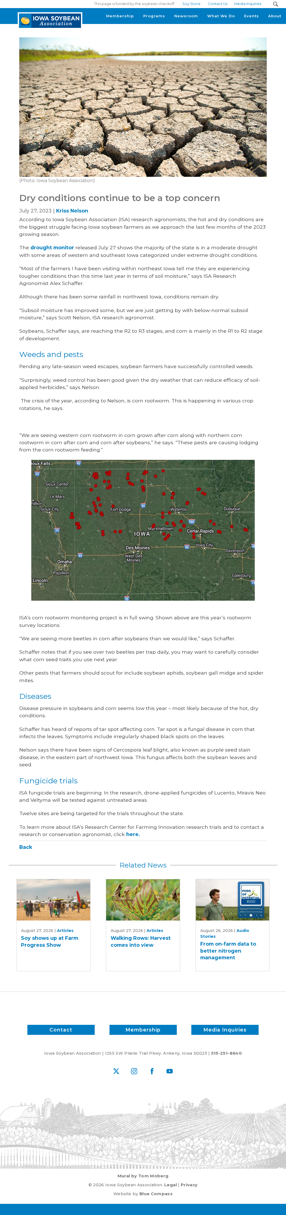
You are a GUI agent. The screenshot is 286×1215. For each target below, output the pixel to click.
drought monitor (52, 247)
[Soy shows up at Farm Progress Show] (53, 900)
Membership (143, 1030)
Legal (170, 1184)
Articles (65, 930)
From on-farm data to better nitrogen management (228, 950)
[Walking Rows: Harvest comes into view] (143, 900)
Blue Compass (156, 1193)
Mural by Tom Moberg (143, 1175)
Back (25, 847)
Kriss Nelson (72, 211)
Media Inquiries (225, 1030)
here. (133, 834)
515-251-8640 (226, 1053)
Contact (60, 1030)
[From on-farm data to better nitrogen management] (232, 900)
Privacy (189, 1184)
